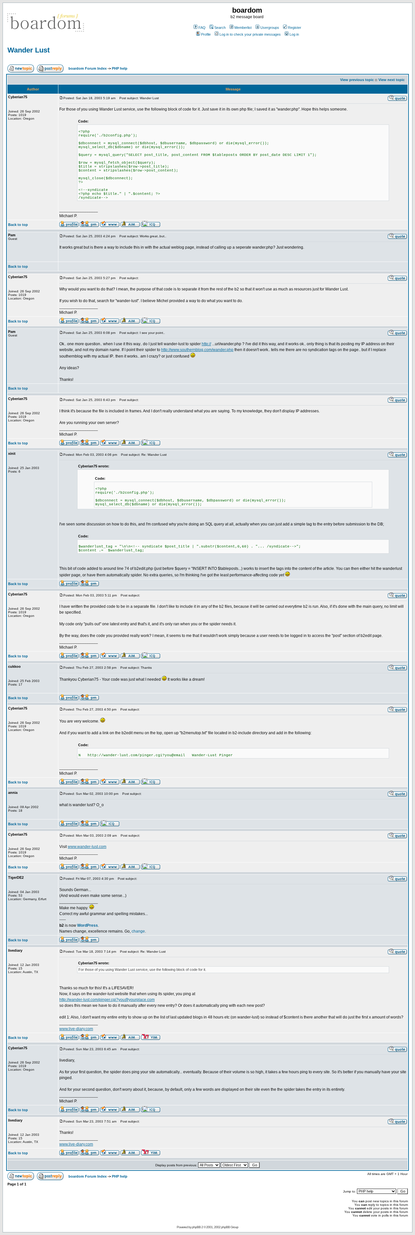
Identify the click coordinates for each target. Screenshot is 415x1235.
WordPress (87, 925)
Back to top (18, 225)
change (138, 931)
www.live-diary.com (76, 1029)
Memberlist (243, 27)
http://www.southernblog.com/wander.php (197, 349)
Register (294, 27)
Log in (294, 34)
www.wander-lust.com (87, 846)
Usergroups (269, 27)
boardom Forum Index (87, 68)
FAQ (202, 27)
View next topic (391, 80)
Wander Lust (28, 50)
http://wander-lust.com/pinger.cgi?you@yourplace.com (107, 999)
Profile (206, 34)
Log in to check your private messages (250, 34)
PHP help (119, 68)
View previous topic (357, 80)
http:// (206, 344)
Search (220, 27)
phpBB (196, 1227)
